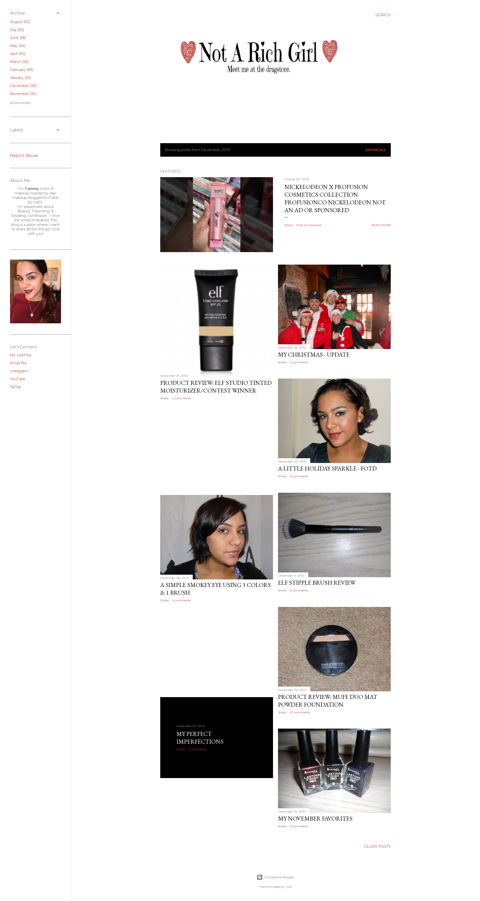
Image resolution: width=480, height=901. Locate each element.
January (20, 77)
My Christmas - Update (314, 354)
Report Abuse (24, 155)
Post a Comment (309, 225)
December (23, 85)
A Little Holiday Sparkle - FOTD (327, 468)
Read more (381, 225)
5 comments (299, 362)
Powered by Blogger (279, 877)
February (21, 69)
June (17, 37)
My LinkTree (21, 355)
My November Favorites (315, 818)
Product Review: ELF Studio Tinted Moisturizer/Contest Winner (216, 386)
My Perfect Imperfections (200, 737)
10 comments (300, 712)
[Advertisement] (216, 447)
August (19, 21)
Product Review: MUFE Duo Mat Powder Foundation (327, 700)
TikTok (15, 387)
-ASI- (288, 887)
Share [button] (288, 225)
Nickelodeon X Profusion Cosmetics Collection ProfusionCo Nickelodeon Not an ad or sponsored (335, 198)
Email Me (18, 363)
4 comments (181, 398)
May (17, 45)
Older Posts (377, 846)
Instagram (19, 371)
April (17, 53)
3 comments (197, 749)
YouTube (17, 379)
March (19, 61)
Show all (376, 150)
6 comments (299, 476)
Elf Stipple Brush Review (317, 582)
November (22, 93)
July (16, 29)
